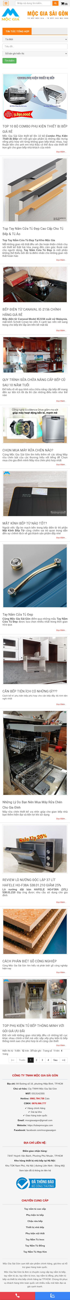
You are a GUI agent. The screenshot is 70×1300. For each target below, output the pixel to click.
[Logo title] (35, 14)
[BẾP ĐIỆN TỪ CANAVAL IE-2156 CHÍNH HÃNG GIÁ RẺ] (35, 284)
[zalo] (52, 1295)
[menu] (6, 3)
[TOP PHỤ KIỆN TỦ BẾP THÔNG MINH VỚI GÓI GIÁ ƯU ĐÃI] (35, 998)
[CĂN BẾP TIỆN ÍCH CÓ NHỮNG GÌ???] (35, 660)
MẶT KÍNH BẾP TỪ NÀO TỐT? (24, 523)
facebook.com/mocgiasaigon (41, 1130)
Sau (55, 1060)
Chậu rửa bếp (35, 1221)
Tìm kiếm (9, 60)
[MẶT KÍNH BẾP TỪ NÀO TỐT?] (35, 493)
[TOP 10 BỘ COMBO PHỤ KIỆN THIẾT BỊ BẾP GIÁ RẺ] (35, 96)
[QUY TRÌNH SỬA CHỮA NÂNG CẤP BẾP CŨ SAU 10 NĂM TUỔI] (35, 354)
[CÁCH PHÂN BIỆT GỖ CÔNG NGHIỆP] (35, 931)
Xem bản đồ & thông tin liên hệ (35, 1170)
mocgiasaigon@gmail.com (38, 1120)
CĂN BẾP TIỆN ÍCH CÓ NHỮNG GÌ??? (29, 691)
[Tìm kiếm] (55, 3)
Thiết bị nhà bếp (35, 1227)
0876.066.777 (39, 1103)
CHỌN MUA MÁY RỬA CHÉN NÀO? (27, 450)
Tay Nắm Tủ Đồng (35, 1245)
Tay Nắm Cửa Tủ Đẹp (17, 614)
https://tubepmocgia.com (40, 1125)
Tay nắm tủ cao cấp (35, 1209)
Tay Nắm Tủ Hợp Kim (35, 1251)
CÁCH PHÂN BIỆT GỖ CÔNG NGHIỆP (29, 961)
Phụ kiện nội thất (35, 1233)
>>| (63, 1060)
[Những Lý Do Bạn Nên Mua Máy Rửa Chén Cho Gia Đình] (35, 753)
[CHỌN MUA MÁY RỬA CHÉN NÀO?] (35, 425)
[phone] (17, 1295)
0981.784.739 (37, 1098)
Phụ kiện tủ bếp (35, 1215)
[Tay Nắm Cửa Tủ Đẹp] (35, 576)
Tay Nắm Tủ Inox (35, 1239)
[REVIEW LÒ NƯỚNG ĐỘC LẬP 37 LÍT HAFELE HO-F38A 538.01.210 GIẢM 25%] (35, 849)
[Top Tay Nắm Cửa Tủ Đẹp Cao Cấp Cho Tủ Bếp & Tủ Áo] (35, 190)
